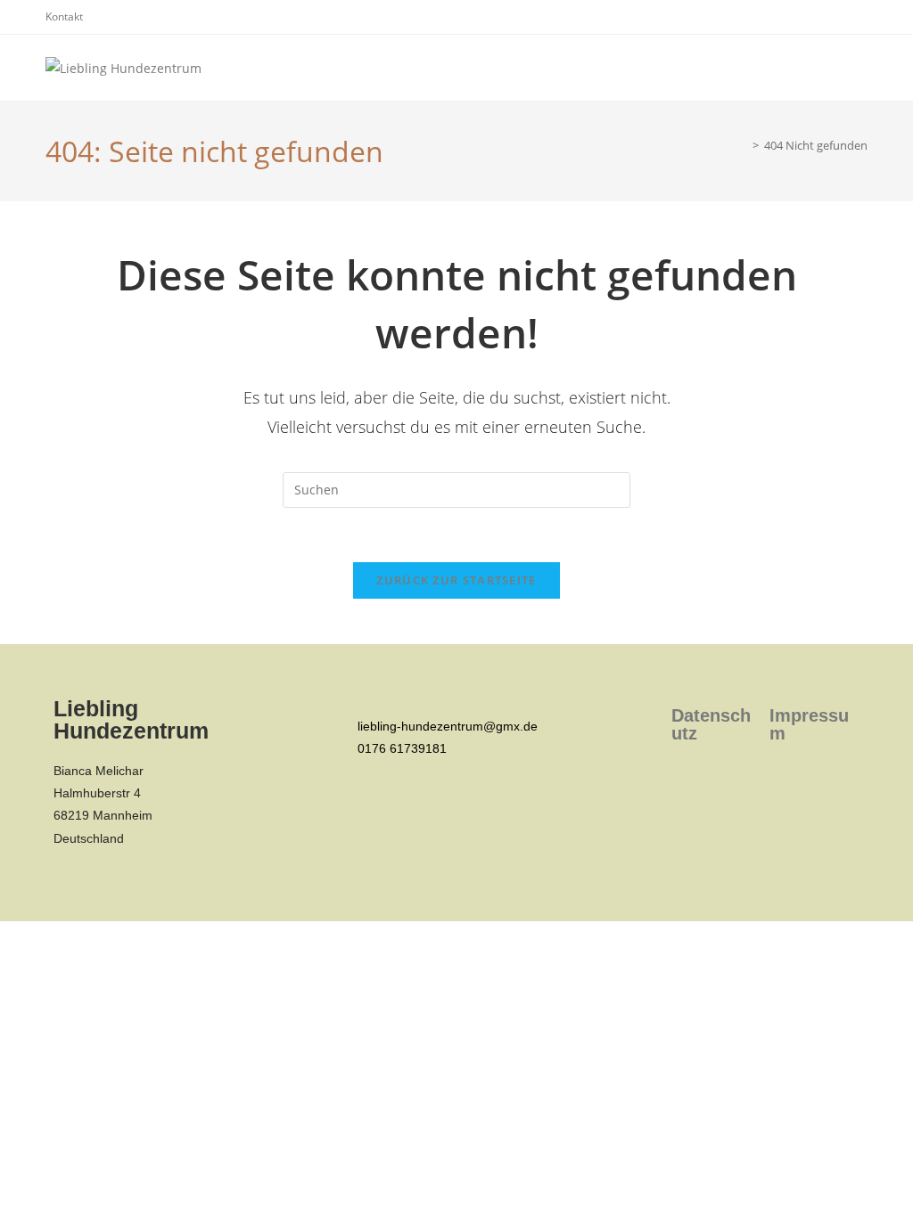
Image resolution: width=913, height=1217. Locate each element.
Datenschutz (711, 724)
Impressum (809, 724)
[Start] (742, 145)
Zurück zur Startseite (456, 580)
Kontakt (64, 16)
